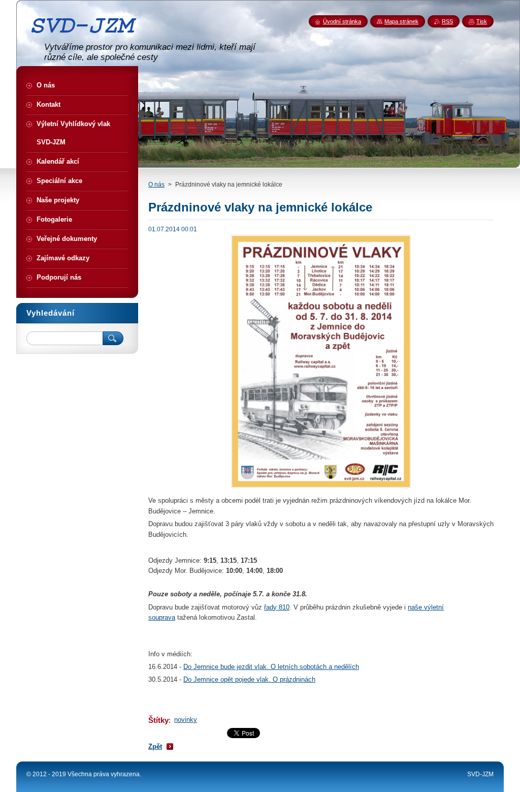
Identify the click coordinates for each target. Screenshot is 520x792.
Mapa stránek (401, 21)
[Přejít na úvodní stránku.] (87, 37)
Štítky (158, 720)
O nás (156, 184)
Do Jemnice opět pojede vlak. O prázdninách (249, 679)
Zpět (155, 746)
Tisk (481, 21)
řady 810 (276, 607)
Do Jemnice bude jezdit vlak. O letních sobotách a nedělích (271, 667)
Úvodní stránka (342, 21)
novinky (185, 719)
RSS (447, 21)
